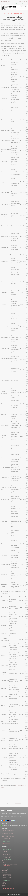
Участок (4, 883)
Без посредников (7, 849)
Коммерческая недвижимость (9, 864)
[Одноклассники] (4, 820)
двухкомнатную (7, 854)
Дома (3, 860)
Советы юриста (6, 835)
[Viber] (10, 820)
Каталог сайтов (6, 838)
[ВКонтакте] (2, 820)
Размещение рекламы (7, 833)
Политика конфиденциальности (10, 831)
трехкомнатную (7, 856)
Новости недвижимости (8, 836)
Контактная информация (8, 830)
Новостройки (6, 880)
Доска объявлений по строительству (11, 839)
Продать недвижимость (8, 888)
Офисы (4, 862)
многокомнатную (7, 857)
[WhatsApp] (12, 820)
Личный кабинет (23, 1)
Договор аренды (6, 841)
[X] (8, 820)
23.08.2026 (18, 803)
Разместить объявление (21, 3)
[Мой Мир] (6, 820)
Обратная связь (6, 843)
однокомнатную (7, 852)
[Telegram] (14, 820)
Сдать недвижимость (7, 865)
